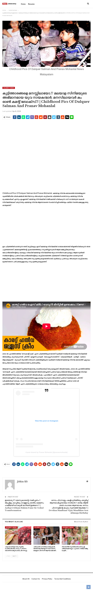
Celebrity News (8, 88)
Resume (31, 4)
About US (25, 579)
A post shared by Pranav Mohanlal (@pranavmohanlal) (47, 452)
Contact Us (35, 579)
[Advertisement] (46, 138)
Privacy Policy (47, 579)
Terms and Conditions (62, 579)
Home (23, 4)
